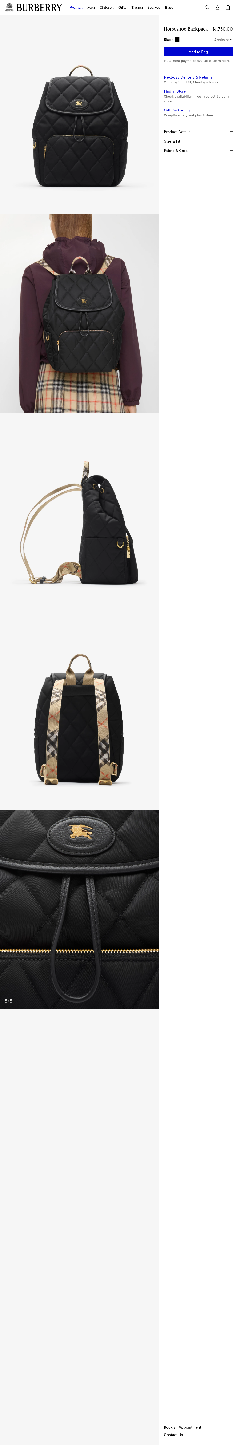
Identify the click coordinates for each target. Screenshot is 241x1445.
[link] (182, 1427)
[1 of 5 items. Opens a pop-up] (79, 114)
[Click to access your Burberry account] (217, 7)
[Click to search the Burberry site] (207, 7)
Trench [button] (137, 7)
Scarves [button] (154, 7)
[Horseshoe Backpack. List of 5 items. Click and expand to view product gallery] (79, 512)
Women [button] (76, 7)
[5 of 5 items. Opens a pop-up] (79, 909)
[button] (198, 51)
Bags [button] (169, 7)
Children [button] (107, 7)
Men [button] (91, 7)
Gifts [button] (122, 7)
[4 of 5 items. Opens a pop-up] (79, 710)
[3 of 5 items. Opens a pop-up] (79, 512)
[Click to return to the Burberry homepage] (39, 7)
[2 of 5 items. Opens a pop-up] (79, 313)
